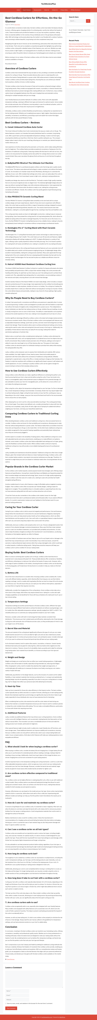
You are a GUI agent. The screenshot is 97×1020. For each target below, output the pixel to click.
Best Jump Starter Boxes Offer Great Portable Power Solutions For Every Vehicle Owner (79, 57)
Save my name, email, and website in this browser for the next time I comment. (30, 1003)
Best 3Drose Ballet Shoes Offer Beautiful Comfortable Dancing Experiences (78, 64)
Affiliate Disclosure (75, 10)
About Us (46, 10)
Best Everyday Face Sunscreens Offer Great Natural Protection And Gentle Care (79, 77)
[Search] (88, 21)
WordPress (62, 1017)
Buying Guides (37, 10)
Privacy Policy (64, 10)
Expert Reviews (27, 10)
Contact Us (55, 10)
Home (18, 10)
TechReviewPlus (48, 4)
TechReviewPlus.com (46, 1017)
